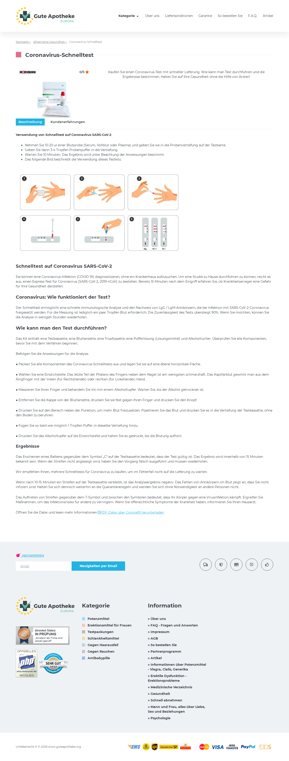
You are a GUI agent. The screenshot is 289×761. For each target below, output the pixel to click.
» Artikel (155, 658)
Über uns (152, 16)
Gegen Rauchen (101, 651)
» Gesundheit (159, 694)
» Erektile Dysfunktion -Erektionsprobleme (167, 678)
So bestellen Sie (230, 16)
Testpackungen (101, 632)
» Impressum (159, 632)
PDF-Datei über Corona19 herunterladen (132, 512)
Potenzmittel (98, 619)
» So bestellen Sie (162, 645)
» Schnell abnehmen (165, 700)
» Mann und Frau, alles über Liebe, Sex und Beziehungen (176, 709)
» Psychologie (159, 718)
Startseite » (23, 42)
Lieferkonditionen (179, 16)
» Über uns (157, 619)
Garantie (205, 16)
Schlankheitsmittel (103, 638)
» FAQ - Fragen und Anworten (173, 625)
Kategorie (127, 16)
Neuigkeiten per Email (98, 566)
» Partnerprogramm (164, 651)
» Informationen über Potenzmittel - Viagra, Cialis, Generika (177, 667)
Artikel (268, 16)
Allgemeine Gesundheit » (50, 42)
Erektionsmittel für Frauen (110, 625)
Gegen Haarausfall (103, 645)
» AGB (153, 638)
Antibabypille (99, 658)
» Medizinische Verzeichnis (170, 687)
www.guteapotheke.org (64, 746)
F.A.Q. (252, 16)
